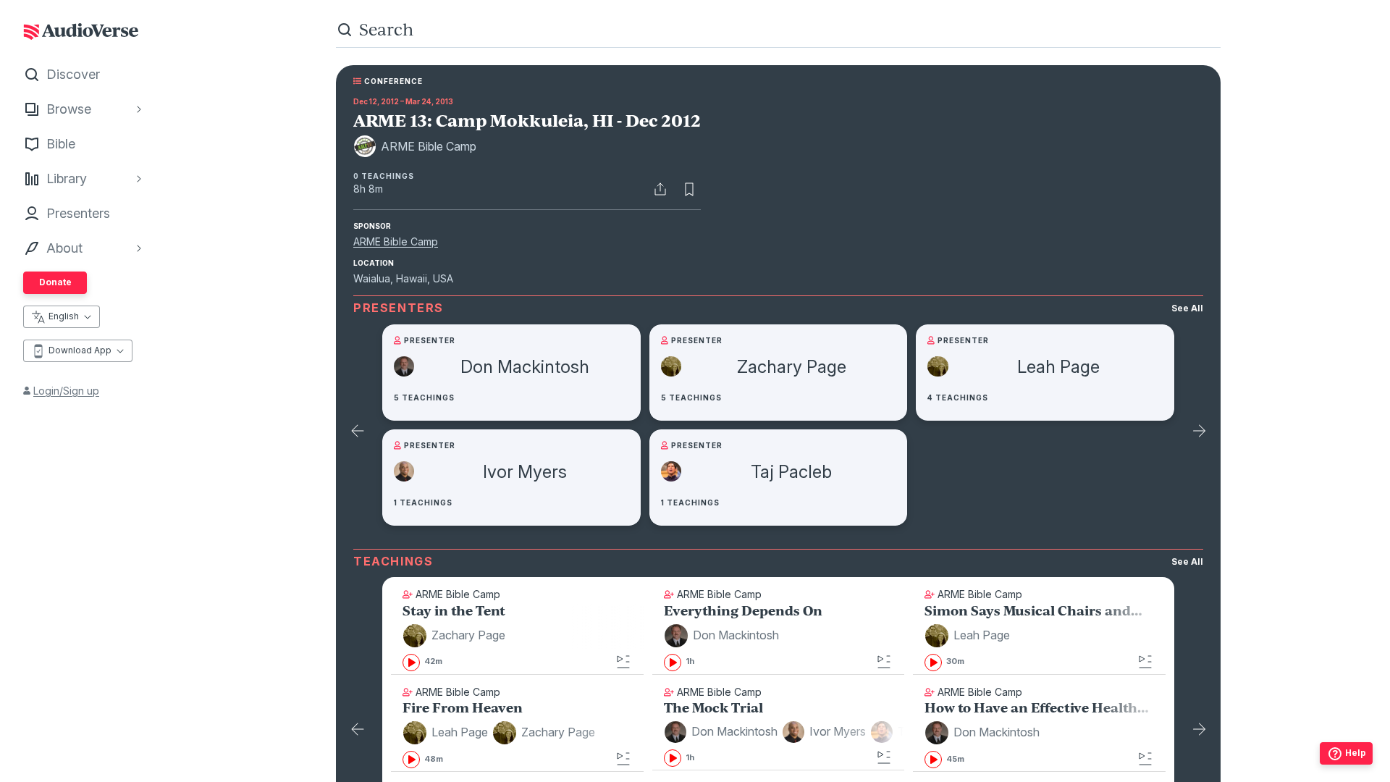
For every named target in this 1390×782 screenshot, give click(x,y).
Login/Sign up (66, 390)
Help (1355, 752)
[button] (456, 635)
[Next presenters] (1199, 432)
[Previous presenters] (358, 432)
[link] (517, 639)
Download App (80, 350)
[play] (411, 662)
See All (1187, 308)
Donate (55, 282)
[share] (660, 189)
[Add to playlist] (623, 661)
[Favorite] (689, 189)
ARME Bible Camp (395, 241)
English (64, 316)
